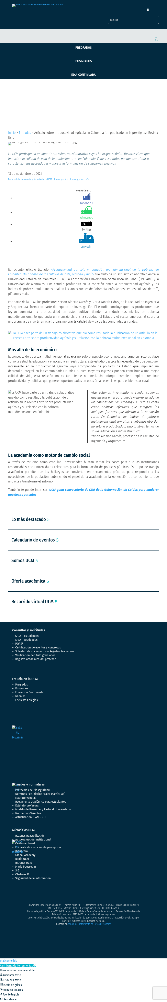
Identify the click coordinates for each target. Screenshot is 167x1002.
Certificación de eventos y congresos (38, 647)
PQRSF (19, 643)
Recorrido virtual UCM (32, 601)
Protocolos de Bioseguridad (32, 790)
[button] (18, 965)
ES (148, 9)
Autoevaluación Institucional (33, 839)
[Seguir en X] (23, 892)
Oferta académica (28, 581)
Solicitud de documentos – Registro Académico (44, 651)
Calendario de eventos (33, 540)
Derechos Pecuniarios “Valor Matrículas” (40, 794)
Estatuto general (25, 798)
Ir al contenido (8, 960)
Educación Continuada (29, 692)
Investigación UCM (79, 179)
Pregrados (83, 47)
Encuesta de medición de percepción (38, 847)
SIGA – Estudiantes (26, 636)
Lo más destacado (28, 519)
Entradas (25, 133)
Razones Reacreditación (30, 835)
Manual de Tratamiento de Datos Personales (89, 924)
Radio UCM (22, 859)
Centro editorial (25, 843)
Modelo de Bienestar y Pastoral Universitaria (43, 809)
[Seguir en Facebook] (15, 892)
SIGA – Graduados (26, 640)
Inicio (12, 133)
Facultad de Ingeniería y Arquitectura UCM (30, 179)
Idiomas (20, 696)
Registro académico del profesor (35, 659)
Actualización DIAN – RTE (30, 817)
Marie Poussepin (25, 866)
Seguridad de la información (33, 878)
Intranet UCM (23, 863)
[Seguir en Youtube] (40, 892)
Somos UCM (22, 560)
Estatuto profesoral (27, 805)
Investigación (61, 179)
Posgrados (83, 61)
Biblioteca (21, 851)
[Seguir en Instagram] (32, 892)
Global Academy (25, 855)
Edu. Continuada (83, 75)
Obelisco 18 (22, 874)
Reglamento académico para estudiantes (40, 801)
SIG (17, 870)
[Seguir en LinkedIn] (48, 892)
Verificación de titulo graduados (35, 655)
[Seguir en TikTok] (56, 892)
